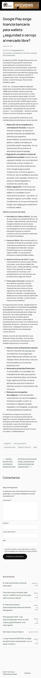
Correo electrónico (9, 532)
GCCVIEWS (24, 5)
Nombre (6, 523)
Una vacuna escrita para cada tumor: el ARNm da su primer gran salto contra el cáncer (17, 595)
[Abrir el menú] (38, 5)
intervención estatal (20, 443)
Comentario (7, 500)
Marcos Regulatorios (9, 55)
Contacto (27, 673)
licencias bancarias (9, 447)
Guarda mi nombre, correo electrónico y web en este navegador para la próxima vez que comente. (21, 550)
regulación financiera (24, 447)
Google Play (7, 443)
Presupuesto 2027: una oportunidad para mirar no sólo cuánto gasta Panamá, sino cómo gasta (16, 621)
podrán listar (33, 72)
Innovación (33, 53)
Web (4, 540)
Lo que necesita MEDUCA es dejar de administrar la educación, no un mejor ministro (17, 641)
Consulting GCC (17, 53)
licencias (28, 350)
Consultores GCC (17, 50)
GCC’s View (26, 53)
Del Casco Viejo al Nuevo (13, 632)
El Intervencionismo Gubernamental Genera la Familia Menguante (17, 607)
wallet (35, 447)
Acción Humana (7, 53)
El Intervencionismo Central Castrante (14, 584)
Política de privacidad (10, 674)
